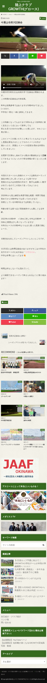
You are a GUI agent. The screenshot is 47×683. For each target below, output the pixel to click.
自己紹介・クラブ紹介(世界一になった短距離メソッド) (17, 671)
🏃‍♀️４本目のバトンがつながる (28, 579)
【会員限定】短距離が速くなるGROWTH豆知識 (22, 643)
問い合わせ (6, 622)
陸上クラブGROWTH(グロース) (23, 7)
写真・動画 (6, 646)
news (5, 302)
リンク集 (5, 619)
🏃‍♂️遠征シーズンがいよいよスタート (30, 597)
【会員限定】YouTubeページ (14, 640)
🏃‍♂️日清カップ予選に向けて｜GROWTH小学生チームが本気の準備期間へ (30, 563)
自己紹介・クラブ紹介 (11, 616)
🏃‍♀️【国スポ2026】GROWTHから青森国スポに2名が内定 (30, 588)
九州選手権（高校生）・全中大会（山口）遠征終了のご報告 (30, 572)
